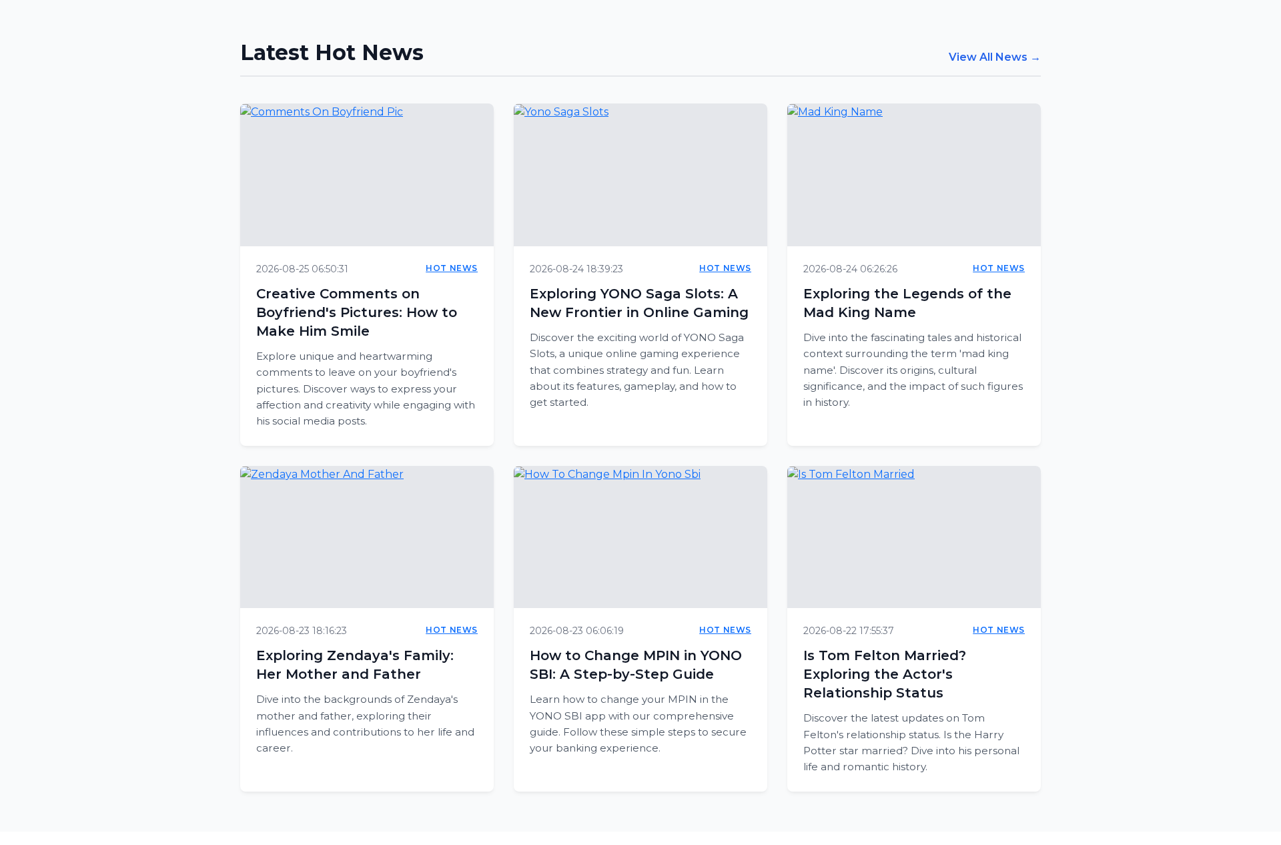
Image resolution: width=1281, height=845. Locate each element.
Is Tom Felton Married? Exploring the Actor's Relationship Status (884, 674)
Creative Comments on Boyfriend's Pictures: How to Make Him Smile (356, 312)
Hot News (452, 268)
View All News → (995, 57)
